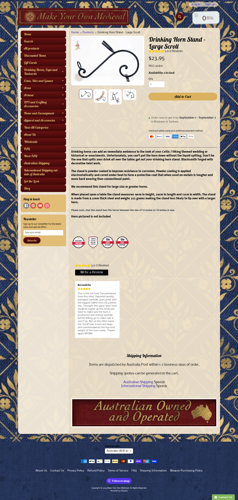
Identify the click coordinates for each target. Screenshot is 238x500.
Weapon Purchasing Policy (186, 470)
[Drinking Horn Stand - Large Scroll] (85, 94)
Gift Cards (30, 63)
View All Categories (36, 127)
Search (28, 41)
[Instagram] (47, 206)
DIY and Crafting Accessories (45, 104)
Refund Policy (96, 470)
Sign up (210, 4)
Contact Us (57, 470)
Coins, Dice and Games (45, 81)
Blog (27, 188)
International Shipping (138, 386)
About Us (30, 135)
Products (88, 32)
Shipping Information (153, 470)
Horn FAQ (30, 156)
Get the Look (31, 181)
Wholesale (31, 142)
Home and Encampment (45, 114)
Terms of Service (118, 470)
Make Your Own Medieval (118, 488)
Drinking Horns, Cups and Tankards (45, 72)
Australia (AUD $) (117, 451)
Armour (45, 96)
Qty (151, 79)
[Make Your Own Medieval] (73, 16)
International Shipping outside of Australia (41, 172)
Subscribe (32, 240)
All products (31, 48)
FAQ (27, 149)
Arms (45, 89)
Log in (196, 4)
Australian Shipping (37, 163)
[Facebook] (26, 206)
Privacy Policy (75, 470)
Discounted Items (35, 55)
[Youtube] (40, 206)
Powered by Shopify (119, 491)
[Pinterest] (33, 206)
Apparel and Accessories (45, 121)
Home (27, 34)
